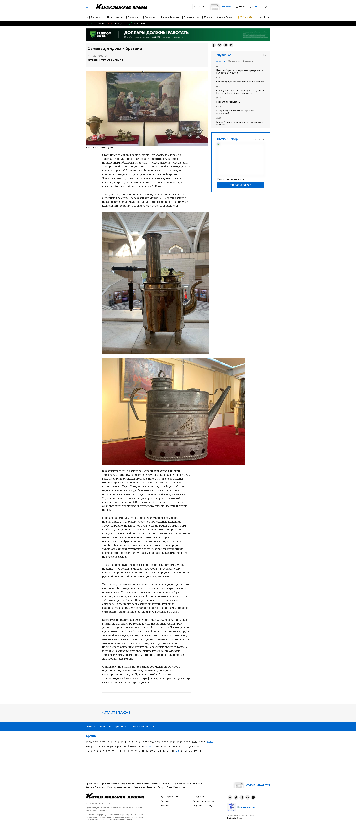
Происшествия (191, 17)
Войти (255, 7)
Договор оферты (169, 796)
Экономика (150, 17)
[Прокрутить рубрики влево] (87, 17)
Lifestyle (262, 17)
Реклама (91, 726)
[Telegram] (225, 45)
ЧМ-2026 (248, 17)
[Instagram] (253, 797)
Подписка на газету (202, 805)
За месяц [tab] (248, 61)
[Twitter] (219, 45)
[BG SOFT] (240, 816)
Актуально (199, 6)
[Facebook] (214, 45)
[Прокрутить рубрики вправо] (268, 17)
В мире (151, 787)
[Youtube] (247, 797)
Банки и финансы (170, 17)
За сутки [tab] (220, 61)
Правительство (115, 17)
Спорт (161, 787)
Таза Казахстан (176, 787)
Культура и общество (119, 787)
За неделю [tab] (234, 61)
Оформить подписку (240, 185)
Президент (96, 17)
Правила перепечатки (143, 726)
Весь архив (258, 139)
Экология (139, 787)
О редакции (120, 726)
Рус (265, 7)
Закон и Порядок (226, 17)
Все (265, 55)
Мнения (208, 17)
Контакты (105, 726)
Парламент (134, 17)
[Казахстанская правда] (121, 6)
